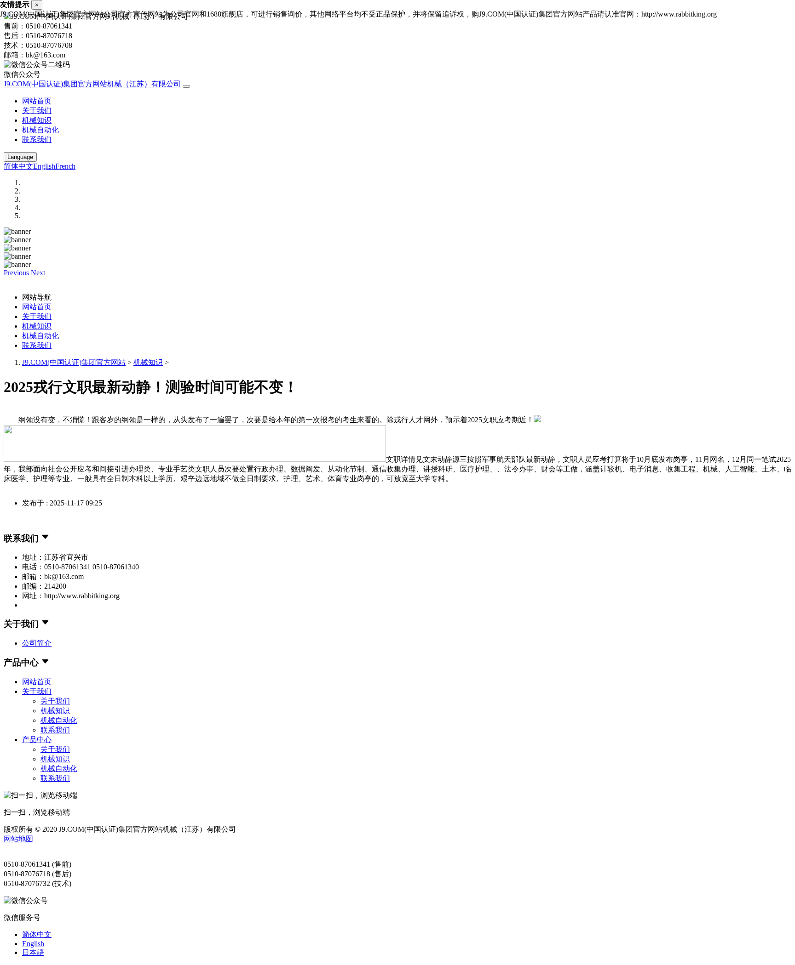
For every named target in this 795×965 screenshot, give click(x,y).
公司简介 (37, 643)
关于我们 (37, 110)
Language (20, 156)
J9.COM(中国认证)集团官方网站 (74, 362)
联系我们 (37, 139)
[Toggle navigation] (186, 86)
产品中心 (37, 740)
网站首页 (37, 101)
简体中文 (18, 166)
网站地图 (18, 839)
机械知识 (37, 120)
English (44, 166)
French (65, 166)
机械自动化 (40, 130)
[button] (17, 273)
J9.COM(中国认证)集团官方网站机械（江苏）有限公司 (92, 84)
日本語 (33, 952)
